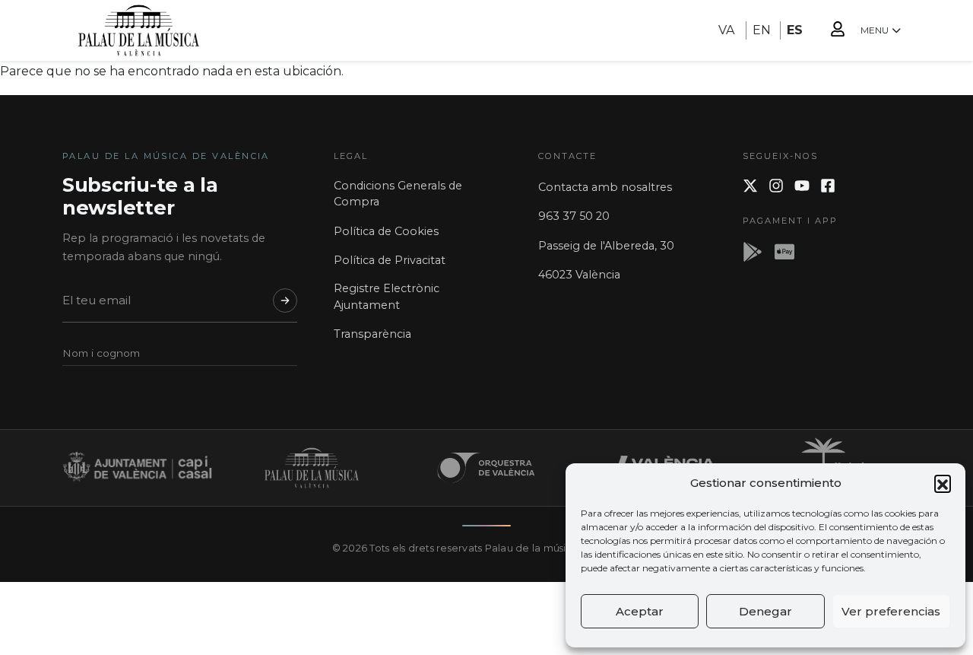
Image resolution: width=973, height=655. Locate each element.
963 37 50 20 (574, 216)
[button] (942, 483)
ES (795, 30)
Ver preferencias (890, 611)
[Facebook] (827, 185)
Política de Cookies (386, 231)
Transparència (372, 334)
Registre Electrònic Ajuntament (386, 296)
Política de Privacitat (389, 260)
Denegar (765, 611)
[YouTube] (802, 185)
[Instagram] (776, 185)
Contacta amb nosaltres (605, 187)
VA (726, 30)
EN (762, 30)
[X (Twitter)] (750, 185)
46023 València (579, 274)
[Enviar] (285, 300)
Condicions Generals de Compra (398, 194)
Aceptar (640, 611)
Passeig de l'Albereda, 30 (606, 246)
